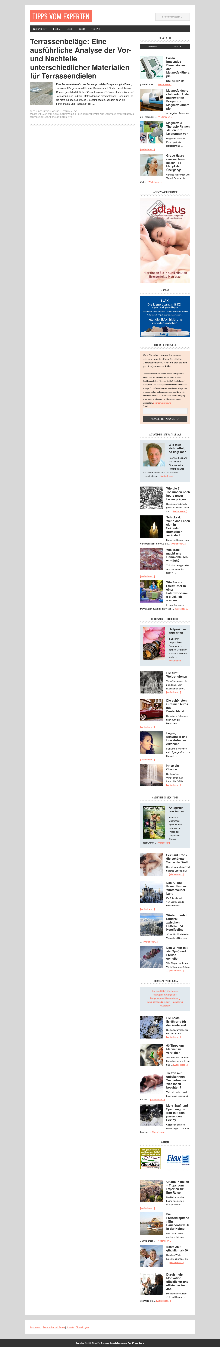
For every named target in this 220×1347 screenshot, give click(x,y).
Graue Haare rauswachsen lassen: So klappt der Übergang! (175, 162)
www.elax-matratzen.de (165, 994)
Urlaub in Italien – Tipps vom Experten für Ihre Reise (177, 1187)
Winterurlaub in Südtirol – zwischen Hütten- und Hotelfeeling (177, 922)
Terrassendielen (58, 117)
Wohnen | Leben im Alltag (64, 111)
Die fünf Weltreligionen (176, 675)
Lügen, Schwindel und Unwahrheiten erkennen (176, 738)
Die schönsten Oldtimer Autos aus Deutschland (177, 705)
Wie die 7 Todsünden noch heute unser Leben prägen (178, 493)
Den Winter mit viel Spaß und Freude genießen (177, 952)
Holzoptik (87, 114)
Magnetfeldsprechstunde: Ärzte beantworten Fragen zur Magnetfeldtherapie (177, 99)
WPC (70, 117)
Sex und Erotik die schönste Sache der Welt (177, 858)
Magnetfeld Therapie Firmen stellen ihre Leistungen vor (178, 128)
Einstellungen (82, 1327)
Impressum (35, 1327)
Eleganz (57, 114)
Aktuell (47, 111)
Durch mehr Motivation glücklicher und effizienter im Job (177, 1281)
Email (145, 406)
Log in (141, 1343)
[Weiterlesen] (166, 476)
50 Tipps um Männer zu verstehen (175, 1049)
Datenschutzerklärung (162, 402)
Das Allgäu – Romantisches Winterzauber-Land (176, 888)
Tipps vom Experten (60, 16)
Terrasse (111, 114)
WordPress (133, 1343)
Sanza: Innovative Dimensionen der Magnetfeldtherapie (177, 67)
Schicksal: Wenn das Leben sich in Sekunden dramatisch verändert (178, 526)
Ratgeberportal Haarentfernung (165, 998)
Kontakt (70, 1327)
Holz (79, 114)
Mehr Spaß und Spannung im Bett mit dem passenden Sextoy (177, 1112)
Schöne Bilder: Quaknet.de (165, 990)
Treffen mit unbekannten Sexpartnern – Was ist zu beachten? (176, 1080)
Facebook (152, 46)
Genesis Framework (118, 1343)
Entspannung (69, 114)
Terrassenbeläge (39, 117)
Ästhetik (47, 114)
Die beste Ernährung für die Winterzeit (176, 1021)
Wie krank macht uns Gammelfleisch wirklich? (177, 555)
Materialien (99, 114)
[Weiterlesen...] (165, 84)
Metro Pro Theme (99, 1343)
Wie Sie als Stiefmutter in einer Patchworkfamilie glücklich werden (177, 591)
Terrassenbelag (125, 114)
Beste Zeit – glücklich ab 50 (177, 1248)
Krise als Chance (172, 767)
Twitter (177, 46)
